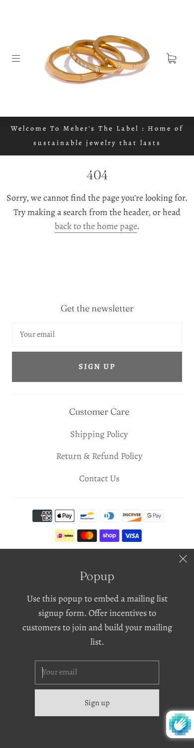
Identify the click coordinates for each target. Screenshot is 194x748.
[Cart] (171, 59)
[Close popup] (183, 560)
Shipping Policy (99, 434)
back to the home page (96, 226)
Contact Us (99, 478)
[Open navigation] (23, 58)
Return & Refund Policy (99, 456)
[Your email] (97, 334)
